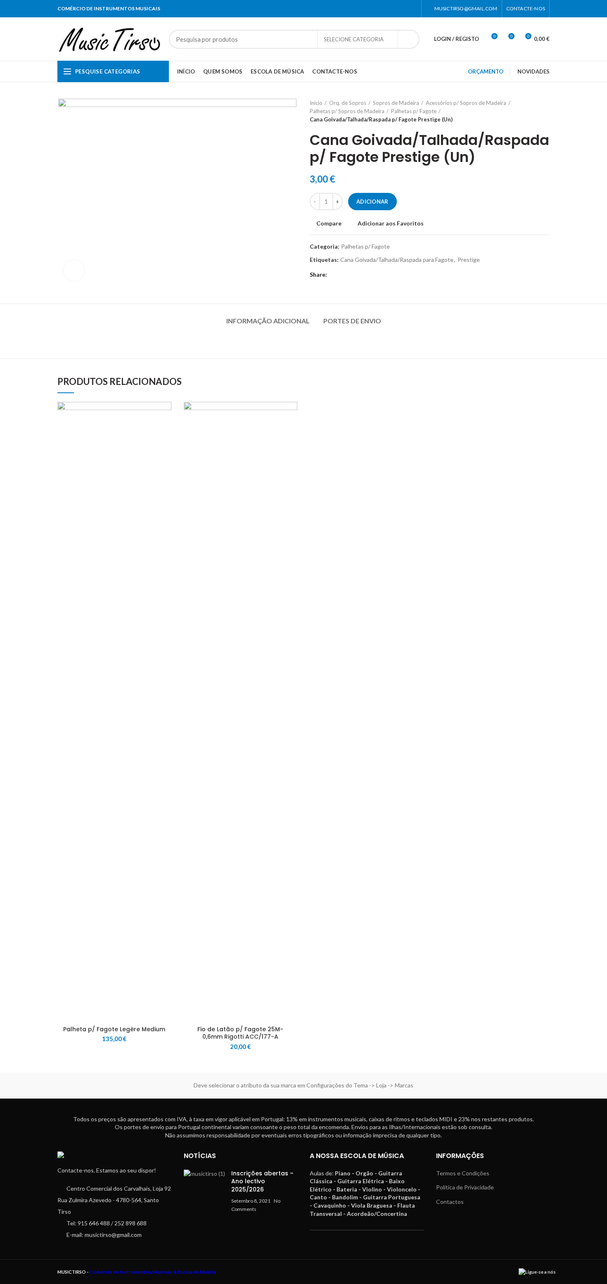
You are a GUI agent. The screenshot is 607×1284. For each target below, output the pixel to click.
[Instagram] (412, 8)
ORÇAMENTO (485, 71)
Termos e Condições (462, 1173)
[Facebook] (401, 8)
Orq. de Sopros (347, 103)
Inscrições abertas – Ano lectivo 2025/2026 (262, 1181)
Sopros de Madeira (396, 103)
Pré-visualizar (165, 452)
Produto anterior (529, 111)
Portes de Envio (352, 321)
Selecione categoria (354, 39)
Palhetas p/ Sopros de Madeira (347, 111)
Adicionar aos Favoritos (391, 223)
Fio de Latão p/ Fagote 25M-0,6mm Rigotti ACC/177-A (240, 1032)
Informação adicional (268, 321)
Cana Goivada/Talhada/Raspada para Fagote (396, 259)
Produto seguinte (545, 111)
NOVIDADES (533, 71)
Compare (328, 223)
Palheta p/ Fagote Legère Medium (114, 1029)
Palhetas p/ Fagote (413, 111)
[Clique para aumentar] (74, 270)
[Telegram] (346, 275)
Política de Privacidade (465, 1187)
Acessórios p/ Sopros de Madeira (466, 103)
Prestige (469, 259)
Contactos (450, 1201)
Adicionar (372, 201)
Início (316, 103)
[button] (165, 434)
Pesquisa (408, 39)
